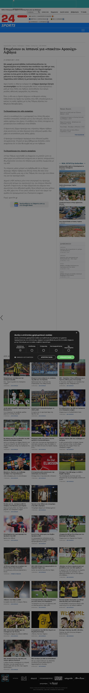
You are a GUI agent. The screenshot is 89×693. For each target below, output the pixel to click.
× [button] (76, 332)
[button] (24, 357)
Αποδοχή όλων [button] (65, 357)
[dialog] (44, 346)
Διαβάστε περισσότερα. (43, 342)
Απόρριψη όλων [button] (46, 357)
